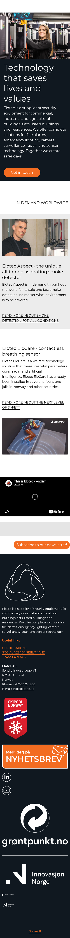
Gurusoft (35, 931)
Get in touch (22, 172)
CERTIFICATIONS (14, 648)
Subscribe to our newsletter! (42, 545)
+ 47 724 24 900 (24, 684)
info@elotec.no (23, 689)
